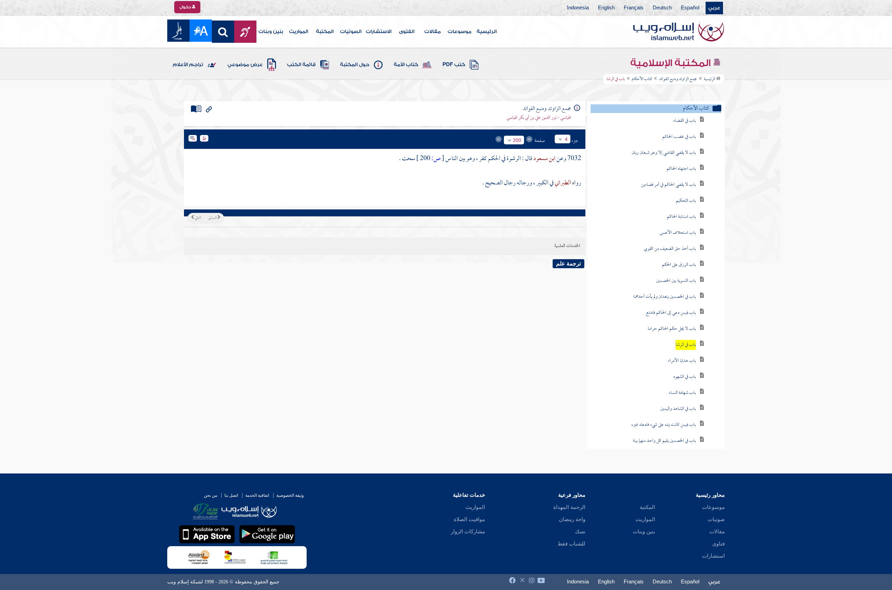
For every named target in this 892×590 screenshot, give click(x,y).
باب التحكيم (686, 201)
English (606, 8)
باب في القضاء (684, 121)
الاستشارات (378, 31)
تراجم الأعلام (188, 64)
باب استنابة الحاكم (681, 217)
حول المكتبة (354, 64)
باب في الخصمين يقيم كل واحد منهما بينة (664, 441)
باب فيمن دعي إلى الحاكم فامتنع (671, 313)
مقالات (432, 31)
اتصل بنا (231, 495)
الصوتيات (350, 31)
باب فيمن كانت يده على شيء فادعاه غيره (663, 425)
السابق (212, 218)
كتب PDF (454, 64)
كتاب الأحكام (642, 79)
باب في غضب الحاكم (679, 137)
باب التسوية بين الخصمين (676, 281)
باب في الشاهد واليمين (678, 409)
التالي (197, 218)
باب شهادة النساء (682, 393)
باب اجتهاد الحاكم (681, 169)
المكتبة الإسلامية (671, 63)
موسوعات (459, 31)
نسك (580, 531)
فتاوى (718, 544)
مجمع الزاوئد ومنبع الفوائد (678, 79)
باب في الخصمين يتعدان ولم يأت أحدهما (664, 297)
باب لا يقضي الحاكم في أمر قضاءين (668, 185)
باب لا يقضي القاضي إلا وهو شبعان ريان (664, 153)
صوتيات (716, 519)
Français (634, 8)
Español (690, 8)
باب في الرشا (686, 345)
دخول (185, 7)
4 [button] (566, 139)
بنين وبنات (271, 31)
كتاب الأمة (406, 64)
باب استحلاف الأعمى (678, 233)
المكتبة (324, 31)
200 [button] (517, 140)
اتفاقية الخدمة (257, 495)
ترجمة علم (568, 263)
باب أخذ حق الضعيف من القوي (670, 249)
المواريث (298, 31)
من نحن (210, 495)
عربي (714, 8)
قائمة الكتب (301, 64)
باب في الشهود (684, 377)
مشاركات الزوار (468, 531)
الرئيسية (487, 31)
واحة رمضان (572, 519)
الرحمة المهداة (569, 507)
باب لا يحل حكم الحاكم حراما (672, 329)
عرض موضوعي (245, 64)
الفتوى (406, 31)
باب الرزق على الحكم (679, 265)
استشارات (713, 556)
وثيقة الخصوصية (290, 495)
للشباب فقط (571, 544)
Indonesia (578, 8)
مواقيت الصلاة (469, 519)
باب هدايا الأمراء (682, 361)
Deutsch (662, 8)
